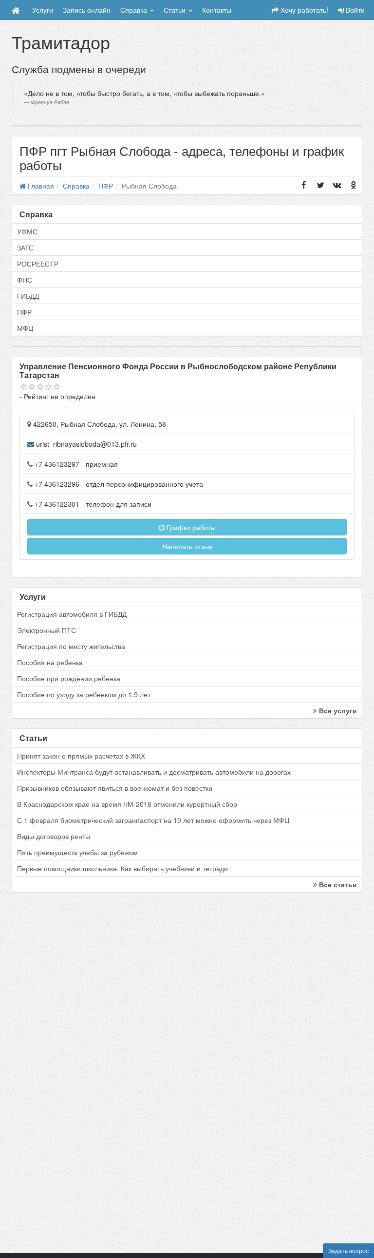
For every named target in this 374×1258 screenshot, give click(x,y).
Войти (354, 10)
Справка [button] (134, 10)
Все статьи (337, 884)
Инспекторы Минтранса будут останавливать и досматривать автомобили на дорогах (154, 772)
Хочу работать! (303, 10)
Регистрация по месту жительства (71, 646)
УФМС (27, 231)
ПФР (24, 312)
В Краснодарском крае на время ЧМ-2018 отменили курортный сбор (127, 804)
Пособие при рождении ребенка (68, 678)
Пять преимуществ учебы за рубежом (77, 852)
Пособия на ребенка (50, 662)
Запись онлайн (87, 10)
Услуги (42, 10)
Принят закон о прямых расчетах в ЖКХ (81, 756)
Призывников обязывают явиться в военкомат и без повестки (114, 788)
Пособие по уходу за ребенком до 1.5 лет (83, 694)
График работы (190, 527)
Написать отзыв (187, 546)
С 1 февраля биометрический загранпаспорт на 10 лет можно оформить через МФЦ (153, 820)
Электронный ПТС (46, 630)
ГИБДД (28, 296)
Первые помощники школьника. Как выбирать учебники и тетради (122, 868)
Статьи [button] (175, 10)
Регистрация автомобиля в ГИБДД (72, 614)
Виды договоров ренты (53, 836)
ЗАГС (25, 247)
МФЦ (25, 328)
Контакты (216, 10)
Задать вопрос (348, 1250)
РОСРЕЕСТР (37, 263)
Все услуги (337, 710)
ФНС (24, 280)
